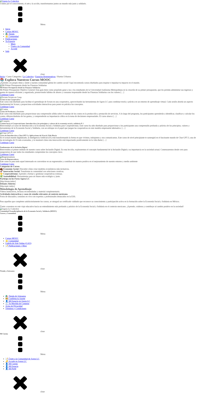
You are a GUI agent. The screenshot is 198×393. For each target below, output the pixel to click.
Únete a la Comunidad (20, 46)
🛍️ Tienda (9, 34)
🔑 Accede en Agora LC (16, 361)
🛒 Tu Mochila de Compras (17, 303)
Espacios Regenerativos (45, 76)
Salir (7, 51)
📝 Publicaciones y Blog (16, 246)
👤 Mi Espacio (11, 366)
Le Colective (28, 76)
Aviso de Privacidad (13, 306)
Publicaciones (11, 39)
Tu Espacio (10, 41)
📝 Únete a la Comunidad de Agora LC (22, 359)
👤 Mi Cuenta (11, 364)
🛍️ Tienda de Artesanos (15, 296)
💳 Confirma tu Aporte (15, 298)
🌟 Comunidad (12, 36)
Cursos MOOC (11, 31)
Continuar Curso (7, 95)
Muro (13, 44)
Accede (14, 49)
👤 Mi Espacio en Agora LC (17, 301)
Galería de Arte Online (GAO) (18, 243)
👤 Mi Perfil (10, 369)
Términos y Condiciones (15, 308)
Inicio (7, 29)
